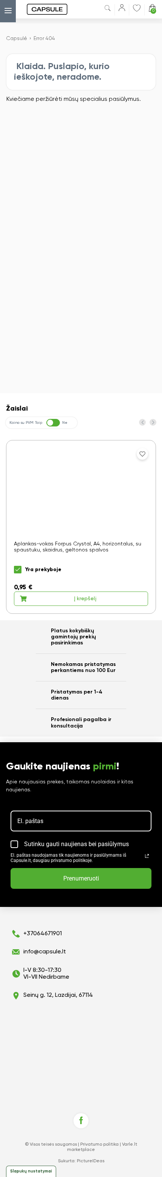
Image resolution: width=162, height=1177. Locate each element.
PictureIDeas (90, 1161)
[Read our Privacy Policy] (146, 855)
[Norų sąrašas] (137, 8)
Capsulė (16, 38)
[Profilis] (122, 9)
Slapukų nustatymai (31, 1171)
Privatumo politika (99, 1144)
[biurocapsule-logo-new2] (39, 9)
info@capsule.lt (44, 952)
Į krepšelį (85, 598)
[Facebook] (81, 1120)
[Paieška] (107, 9)
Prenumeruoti (81, 878)
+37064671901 (42, 934)
